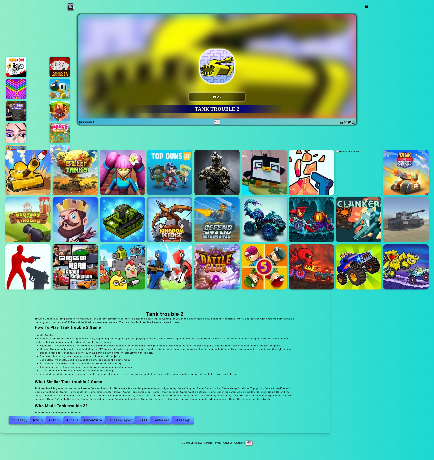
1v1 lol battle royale (169, 266)
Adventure (93, 420)
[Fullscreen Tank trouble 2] (217, 122)
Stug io (28, 172)
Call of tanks (75, 172)
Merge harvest (60, 133)
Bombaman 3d (60, 89)
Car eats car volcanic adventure (311, 266)
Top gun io (169, 172)
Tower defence (28, 219)
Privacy (217, 443)
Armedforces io (217, 172)
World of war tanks (405, 219)
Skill (142, 420)
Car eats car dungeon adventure (311, 219)
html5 (38, 420)
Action (55, 420)
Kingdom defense (169, 219)
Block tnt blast (60, 111)
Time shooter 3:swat (358, 172)
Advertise (238, 443)
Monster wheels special (358, 266)
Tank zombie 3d (405, 172)
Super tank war (122, 219)
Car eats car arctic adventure (405, 266)
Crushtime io (264, 172)
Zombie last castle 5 (264, 266)
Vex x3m (16, 67)
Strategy (19, 420)
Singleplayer (120, 420)
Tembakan (161, 420)
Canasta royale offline (60, 67)
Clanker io (358, 219)
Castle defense (75, 219)
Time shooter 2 (311, 172)
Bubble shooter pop (16, 89)
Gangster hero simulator (75, 266)
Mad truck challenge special (264, 219)
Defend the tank (217, 219)
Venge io (122, 172)
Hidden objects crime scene (16, 111)
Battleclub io (217, 266)
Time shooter (28, 266)
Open (366, 6)
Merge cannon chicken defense (122, 266)
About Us (227, 443)
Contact (208, 443)
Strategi (183, 420)
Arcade (72, 420)
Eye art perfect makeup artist (16, 133)
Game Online (81, 6)
